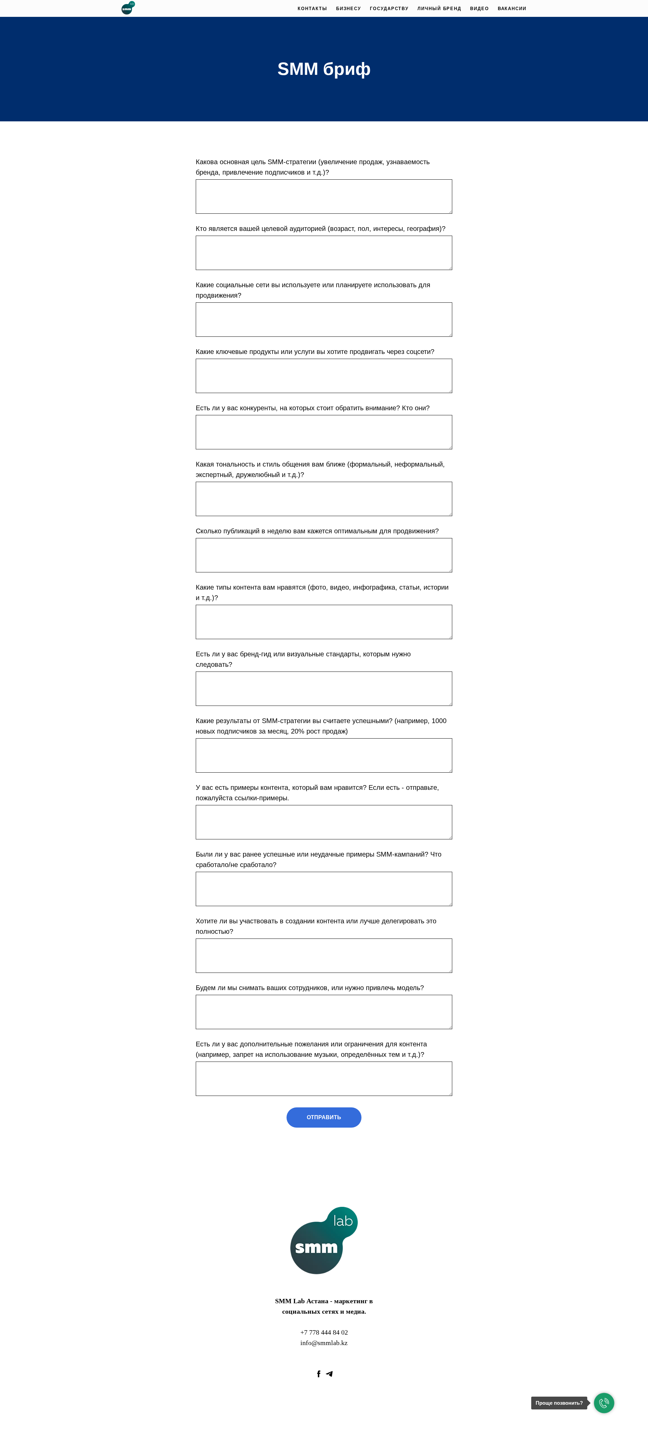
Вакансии (512, 8)
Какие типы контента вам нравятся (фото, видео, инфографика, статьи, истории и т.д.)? (322, 592)
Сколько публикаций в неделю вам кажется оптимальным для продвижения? (317, 531)
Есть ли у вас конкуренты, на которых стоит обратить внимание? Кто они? (313, 408)
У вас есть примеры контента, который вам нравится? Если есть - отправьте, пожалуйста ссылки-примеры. (317, 793)
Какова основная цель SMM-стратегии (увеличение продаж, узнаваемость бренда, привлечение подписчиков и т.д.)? (313, 167)
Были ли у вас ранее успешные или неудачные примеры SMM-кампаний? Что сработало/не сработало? (318, 859)
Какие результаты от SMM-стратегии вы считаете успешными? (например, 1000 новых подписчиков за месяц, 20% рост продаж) (321, 726)
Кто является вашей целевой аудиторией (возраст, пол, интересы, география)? (321, 228)
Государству (389, 8)
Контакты (312, 8)
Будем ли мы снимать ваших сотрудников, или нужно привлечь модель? (310, 987)
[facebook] (319, 1374)
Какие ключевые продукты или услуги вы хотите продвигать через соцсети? (315, 351)
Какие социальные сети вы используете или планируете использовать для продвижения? (313, 290)
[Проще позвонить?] (604, 1403)
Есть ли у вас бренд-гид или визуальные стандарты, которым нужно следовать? (303, 659)
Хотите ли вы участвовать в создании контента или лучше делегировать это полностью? (316, 926)
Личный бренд (439, 8)
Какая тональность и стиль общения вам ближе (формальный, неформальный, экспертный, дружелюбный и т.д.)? (320, 469)
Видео (479, 8)
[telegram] (329, 1374)
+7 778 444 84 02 (324, 1332)
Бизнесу (348, 8)
